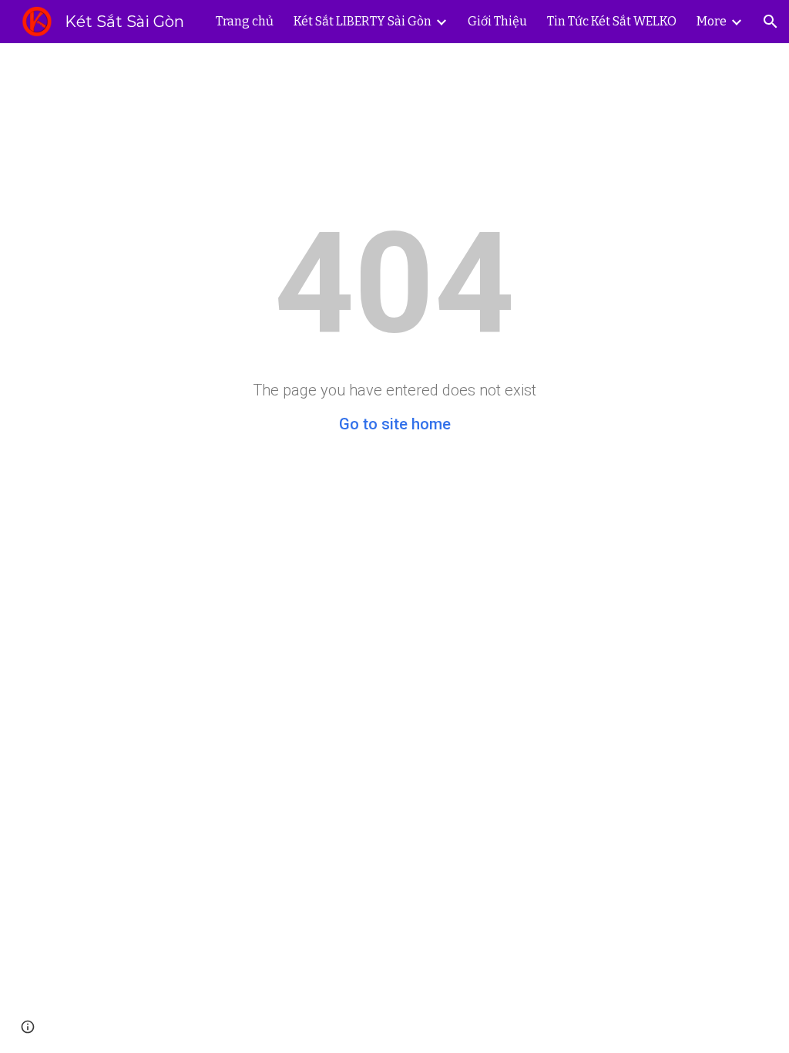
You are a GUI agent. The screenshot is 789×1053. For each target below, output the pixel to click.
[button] (770, 21)
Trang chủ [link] (245, 21)
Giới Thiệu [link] (497, 21)
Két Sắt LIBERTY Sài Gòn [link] (362, 21)
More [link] (712, 21)
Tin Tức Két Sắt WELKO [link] (612, 21)
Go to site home (395, 424)
